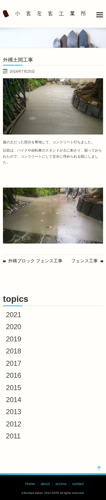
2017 (13, 363)
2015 (13, 388)
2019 (13, 339)
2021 (13, 315)
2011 (13, 436)
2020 (13, 327)
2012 (13, 424)
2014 (13, 400)
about (45, 484)
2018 (13, 351)
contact (78, 484)
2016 (13, 375)
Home (30, 484)
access (61, 484)
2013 (13, 412)
